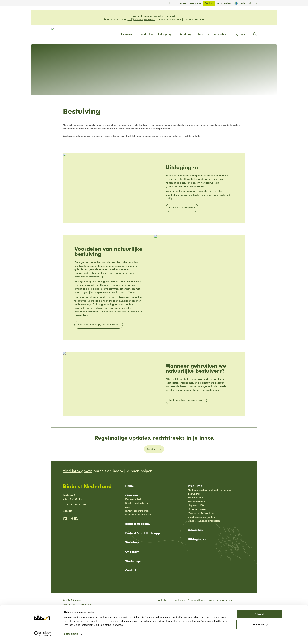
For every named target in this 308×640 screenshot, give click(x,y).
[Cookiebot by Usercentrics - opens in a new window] (43, 633)
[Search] (253, 34)
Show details (71, 633)
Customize (258, 624)
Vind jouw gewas (77, 470)
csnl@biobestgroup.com (141, 19)
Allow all (259, 614)
